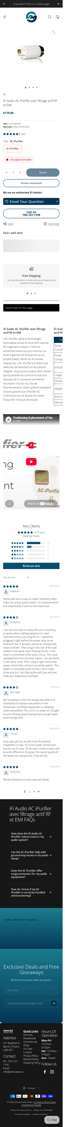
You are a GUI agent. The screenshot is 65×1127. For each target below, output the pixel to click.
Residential (29, 1038)
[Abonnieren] (54, 1003)
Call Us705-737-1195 (31, 213)
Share (10, 223)
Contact (27, 1052)
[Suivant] (58, 4)
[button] (11, 134)
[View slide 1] (28, 293)
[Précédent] (4, 4)
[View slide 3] (35, 293)
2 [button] (29, 791)
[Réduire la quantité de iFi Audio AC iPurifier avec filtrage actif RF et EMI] (6, 173)
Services (28, 1035)
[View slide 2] (31, 293)
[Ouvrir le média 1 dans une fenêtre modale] (54, 32)
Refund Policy (31, 1059)
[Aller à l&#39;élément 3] (33, 87)
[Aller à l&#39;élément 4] (37, 87)
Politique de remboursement (20, 1110)
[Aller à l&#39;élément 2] (29, 87)
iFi (4, 94)
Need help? (53, 223)
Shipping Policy (31, 1062)
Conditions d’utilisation (23, 1114)
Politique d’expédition (40, 1114)
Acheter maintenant (31, 183)
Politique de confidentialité (42, 1110)
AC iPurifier (12, 148)
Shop (26, 1045)
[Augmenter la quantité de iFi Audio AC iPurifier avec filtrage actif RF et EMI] (20, 173)
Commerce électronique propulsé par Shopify (39, 1103)
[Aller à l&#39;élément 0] (26, 87)
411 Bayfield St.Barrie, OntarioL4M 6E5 (11, 1046)
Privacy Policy (30, 1055)
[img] (10, 586)
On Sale (27, 1048)
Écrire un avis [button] (31, 566)
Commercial (30, 1042)
